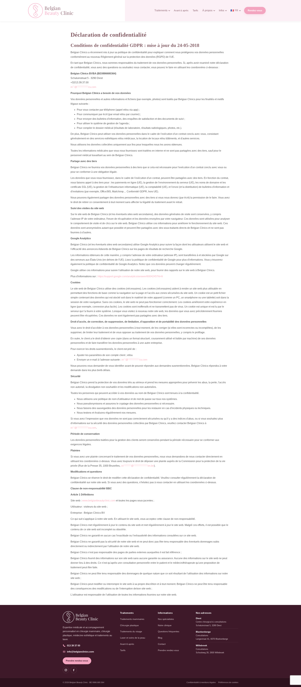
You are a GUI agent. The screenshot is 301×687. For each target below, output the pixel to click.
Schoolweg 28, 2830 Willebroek (210, 652)
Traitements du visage (131, 631)
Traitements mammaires (132, 619)
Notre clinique (165, 625)
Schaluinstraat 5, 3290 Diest (209, 625)
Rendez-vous (255, 10)
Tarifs (195, 10)
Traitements (160, 10)
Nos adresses (203, 613)
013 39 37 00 (73, 645)
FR (234, 10)
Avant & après (181, 10)
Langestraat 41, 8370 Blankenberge (212, 639)
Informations (165, 613)
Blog (160, 637)
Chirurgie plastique (129, 625)
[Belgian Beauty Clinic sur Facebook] (74, 670)
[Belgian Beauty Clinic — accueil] (88, 617)
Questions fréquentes (168, 631)
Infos (221, 10)
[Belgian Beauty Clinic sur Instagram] (66, 670)
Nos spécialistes (166, 619)
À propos (207, 10)
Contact (162, 644)
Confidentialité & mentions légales (201, 682)
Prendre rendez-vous (77, 660)
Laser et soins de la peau (132, 637)
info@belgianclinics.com (80, 651)
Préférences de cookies (228, 682)
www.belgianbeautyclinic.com (98, 500)
